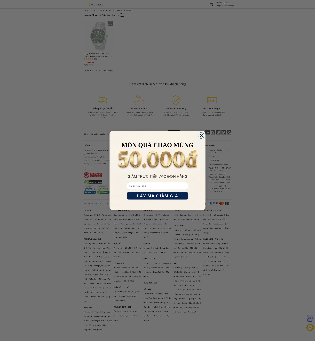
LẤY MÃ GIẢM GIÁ (157, 195)
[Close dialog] (201, 135)
